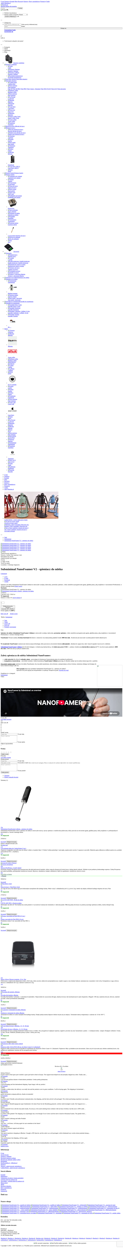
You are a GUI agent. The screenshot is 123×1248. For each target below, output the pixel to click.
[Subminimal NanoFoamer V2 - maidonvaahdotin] (118, 1208)
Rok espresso (11, 95)
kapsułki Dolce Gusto (14, 306)
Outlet (48, 1)
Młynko (10, 428)
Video (6, 622)
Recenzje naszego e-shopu (8, 1158)
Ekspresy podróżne (18, 63)
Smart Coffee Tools (13, 118)
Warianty (6, 775)
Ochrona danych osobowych (9, 1179)
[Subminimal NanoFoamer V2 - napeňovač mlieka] (16, 1205)
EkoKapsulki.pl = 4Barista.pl (9, 1163)
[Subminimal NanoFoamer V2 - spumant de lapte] (100, 1205)
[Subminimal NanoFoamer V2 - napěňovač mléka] (46, 1205)
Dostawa (6, 1)
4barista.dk (68, 1238)
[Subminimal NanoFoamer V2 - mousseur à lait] (15, 1211)
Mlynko (10, 154)
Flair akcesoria (61, 89)
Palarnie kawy (12, 256)
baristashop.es (49, 1240)
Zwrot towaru (5, 1155)
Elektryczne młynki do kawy (16, 134)
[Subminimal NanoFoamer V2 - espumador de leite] (103, 1208)
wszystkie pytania (6, 757)
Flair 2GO (54, 89)
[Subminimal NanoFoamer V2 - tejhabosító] (73, 1205)
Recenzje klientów (6, 1186)
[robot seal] (4, 845)
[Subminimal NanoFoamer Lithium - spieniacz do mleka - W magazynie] (17, 591)
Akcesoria (16, 251)
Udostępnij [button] (4, 573)
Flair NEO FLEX (46, 89)
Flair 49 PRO (16, 89)
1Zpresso (10, 137)
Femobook (11, 165)
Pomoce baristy (18, 173)
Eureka (10, 141)
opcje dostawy (17, 597)
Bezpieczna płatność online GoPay (11, 1159)
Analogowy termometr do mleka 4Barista (12, 1013)
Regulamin (4, 1161)
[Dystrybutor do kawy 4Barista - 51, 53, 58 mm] (15, 1026)
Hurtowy (26, 1)
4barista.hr (47, 1238)
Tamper (10, 181)
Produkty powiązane (10, 627)
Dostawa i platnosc (6, 1156)
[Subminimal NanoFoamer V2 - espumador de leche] (77, 1213)
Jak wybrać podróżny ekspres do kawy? (15, 529)
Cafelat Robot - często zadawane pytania (15, 520)
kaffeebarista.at (13, 1240)
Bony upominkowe (34, 1)
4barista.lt (102, 1238)
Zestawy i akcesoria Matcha (16, 276)
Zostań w (10, 16)
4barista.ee (109, 1238)
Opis (5, 620)
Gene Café (11, 404)
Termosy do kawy (13, 269)
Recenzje (20, 1)
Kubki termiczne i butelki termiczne (18, 263)
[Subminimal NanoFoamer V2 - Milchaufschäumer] (16, 1206)
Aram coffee (11, 121)
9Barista (10, 102)
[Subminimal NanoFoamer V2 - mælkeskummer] (44, 1208)
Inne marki (11, 144)
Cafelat (10, 367)
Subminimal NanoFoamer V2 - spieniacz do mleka (18, 540)
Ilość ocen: (4, 613)
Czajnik (10, 259)
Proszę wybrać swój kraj (11, 14)
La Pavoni (11, 98)
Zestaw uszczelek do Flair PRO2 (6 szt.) (12, 919)
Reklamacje (4, 1176)
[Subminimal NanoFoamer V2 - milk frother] (44, 1206)
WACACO (11, 462)
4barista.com (39, 1238)
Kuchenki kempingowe (14, 77)
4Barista (10, 335)
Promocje (43, 1)
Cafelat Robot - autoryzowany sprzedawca (13, 1168)
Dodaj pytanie (5, 772)
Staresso (10, 441)
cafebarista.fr (4, 1240)
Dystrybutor (11, 184)
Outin (9, 68)
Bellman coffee (12, 92)
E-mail (6, 578)
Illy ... (9, 327)
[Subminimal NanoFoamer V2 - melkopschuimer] (102, 1206)
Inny (9, 242)
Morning (10, 115)
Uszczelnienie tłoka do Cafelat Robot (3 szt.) (13, 848)
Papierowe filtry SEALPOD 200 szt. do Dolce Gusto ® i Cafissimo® (20, 1047)
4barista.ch (116, 1238)
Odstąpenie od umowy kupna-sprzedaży (12, 1178)
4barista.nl (54, 1238)
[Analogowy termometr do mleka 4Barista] (13, 1009)
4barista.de (32, 1238)
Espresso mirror (12, 224)
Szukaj (20, 8)
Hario (9, 171)
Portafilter (11, 218)
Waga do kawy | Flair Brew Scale (10, 887)
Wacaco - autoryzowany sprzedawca (11, 1166)
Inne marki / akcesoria (14, 300)
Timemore (11, 147)
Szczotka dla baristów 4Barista (9, 995)
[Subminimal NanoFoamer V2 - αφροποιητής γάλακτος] (75, 1211)
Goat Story (11, 108)
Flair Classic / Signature (33, 89)
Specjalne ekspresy (22, 79)
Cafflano (10, 370)
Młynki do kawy (20, 126)
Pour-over (11, 111)
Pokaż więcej (18, 586)
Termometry (11, 221)
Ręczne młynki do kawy (15, 131)
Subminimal (11, 282)
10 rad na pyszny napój (11, 523)
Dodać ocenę (14, 613)
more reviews (61, 1071)
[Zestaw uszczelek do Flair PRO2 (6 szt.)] (13, 916)
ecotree (10, 388)
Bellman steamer (12, 293)
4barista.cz (11, 1238)
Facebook (7, 580)
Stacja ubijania (12, 211)
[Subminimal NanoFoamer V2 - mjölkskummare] (73, 1208)
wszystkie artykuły (9, 531)
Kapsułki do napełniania (26, 301)
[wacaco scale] (23, 976)
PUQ (9, 431)
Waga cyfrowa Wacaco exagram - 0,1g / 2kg (13, 979)
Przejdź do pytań (64, 670)
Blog (16, 1)
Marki (6, 329)
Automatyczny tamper (14, 178)
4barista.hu (18, 1238)
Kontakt (12, 1)
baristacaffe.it (40, 1240)
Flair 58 (10, 89)
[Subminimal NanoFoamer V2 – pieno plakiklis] (43, 1210)
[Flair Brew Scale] (6, 883)
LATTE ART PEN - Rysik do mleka (11, 903)
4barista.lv (96, 1238)
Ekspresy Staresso (13, 71)
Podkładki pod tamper (14, 197)
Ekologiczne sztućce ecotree (16, 266)
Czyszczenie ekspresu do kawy (17, 235)
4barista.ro (25, 1238)
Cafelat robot (11, 84)
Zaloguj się (63, 28)
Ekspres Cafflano (13, 74)
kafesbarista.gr (23, 1240)
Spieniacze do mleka (23, 277)
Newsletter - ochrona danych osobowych (12, 1181)
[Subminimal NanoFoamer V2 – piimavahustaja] (72, 1210)
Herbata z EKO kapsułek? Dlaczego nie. (15, 526)
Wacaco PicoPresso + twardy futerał (11, 868)
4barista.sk (4, 1238)
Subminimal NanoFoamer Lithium (11, 647)
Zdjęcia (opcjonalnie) (7, 743)
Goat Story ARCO (13, 168)
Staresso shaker (12, 296)
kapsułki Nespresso (13, 309)
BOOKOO (11, 364)
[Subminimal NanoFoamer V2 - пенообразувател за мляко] (18, 1213)
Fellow (10, 150)
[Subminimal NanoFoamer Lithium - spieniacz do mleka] (23, 826)
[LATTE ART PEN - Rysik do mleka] (12, 900)
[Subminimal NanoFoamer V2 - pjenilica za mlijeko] (73, 1206)
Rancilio (10, 105)
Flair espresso (12, 87)
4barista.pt (82, 1238)
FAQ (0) (6, 625)
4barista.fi (89, 1238)
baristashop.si (58, 1240)
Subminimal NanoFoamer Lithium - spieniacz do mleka (16, 829)
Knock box (11, 208)
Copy (5, 576)
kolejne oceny (5, 1146)
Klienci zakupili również (11, 777)
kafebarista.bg (32, 1240)
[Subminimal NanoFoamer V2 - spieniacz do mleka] (16, 543)
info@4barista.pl (6, 3)
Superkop (10, 124)
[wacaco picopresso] (61, 863)
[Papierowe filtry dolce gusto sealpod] (12, 1043)
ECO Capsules (12, 384)
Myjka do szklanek (13, 239)
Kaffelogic (11, 468)
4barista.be (61, 1238)
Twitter (6, 581)
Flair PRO (24, 89)
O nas (2, 1)
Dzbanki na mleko (13, 215)
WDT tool (11, 194)
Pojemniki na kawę (13, 272)
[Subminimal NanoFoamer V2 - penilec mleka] (106, 1213)
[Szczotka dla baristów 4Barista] (10, 992)
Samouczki (4, 1191)
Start (5, 537)
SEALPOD (11, 438)
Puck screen (11, 191)
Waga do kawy (12, 187)
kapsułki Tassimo (13, 316)
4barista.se (75, 1238)
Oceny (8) (7, 623)
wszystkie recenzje (6, 719)
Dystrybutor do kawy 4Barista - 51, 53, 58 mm (14, 1029)
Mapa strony (4, 1183)
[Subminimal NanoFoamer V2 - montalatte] (49, 1213)
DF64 (9, 373)
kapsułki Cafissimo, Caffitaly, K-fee (18, 313)
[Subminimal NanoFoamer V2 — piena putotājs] (15, 1210)
